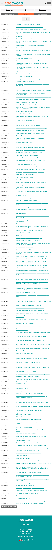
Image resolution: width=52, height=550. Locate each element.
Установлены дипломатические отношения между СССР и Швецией (31, 265)
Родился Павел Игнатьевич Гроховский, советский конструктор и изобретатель (30, 161)
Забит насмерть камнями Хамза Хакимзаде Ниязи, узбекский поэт (31, 267)
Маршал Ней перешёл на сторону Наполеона (26, 102)
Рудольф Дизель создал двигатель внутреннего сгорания (29, 152)
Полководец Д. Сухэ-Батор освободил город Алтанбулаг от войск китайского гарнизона (33, 253)
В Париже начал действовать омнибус (24, 58)
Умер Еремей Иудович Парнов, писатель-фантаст (27, 493)
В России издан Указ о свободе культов (25, 81)
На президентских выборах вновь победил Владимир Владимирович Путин (33, 501)
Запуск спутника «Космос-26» (23, 388)
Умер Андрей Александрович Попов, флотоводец (27, 155)
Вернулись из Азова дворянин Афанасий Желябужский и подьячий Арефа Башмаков (33, 55)
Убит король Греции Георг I (22, 185)
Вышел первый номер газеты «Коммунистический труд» (29, 238)
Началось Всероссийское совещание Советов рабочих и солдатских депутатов (31, 210)
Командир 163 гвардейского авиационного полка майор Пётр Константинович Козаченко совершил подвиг (30, 341)
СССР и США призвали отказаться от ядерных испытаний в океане (31, 416)
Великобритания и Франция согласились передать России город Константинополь (30, 188)
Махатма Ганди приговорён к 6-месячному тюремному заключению (31, 256)
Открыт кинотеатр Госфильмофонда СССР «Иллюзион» (28, 400)
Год (26, 10)
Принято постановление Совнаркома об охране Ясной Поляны (30, 230)
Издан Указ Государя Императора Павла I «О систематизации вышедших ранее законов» (32, 84)
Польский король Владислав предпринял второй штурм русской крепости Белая (33, 51)
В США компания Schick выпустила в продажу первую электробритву (32, 270)
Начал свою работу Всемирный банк (24, 353)
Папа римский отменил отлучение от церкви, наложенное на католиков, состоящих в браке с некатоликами (32, 403)
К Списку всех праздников (9, 506)
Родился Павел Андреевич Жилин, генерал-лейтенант (28, 179)
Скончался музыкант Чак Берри (23, 498)
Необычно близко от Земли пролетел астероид (26, 485)
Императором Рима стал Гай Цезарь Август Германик (28, 24)
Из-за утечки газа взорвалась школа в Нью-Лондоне (28, 299)
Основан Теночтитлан (21, 36)
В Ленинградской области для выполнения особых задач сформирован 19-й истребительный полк (33, 302)
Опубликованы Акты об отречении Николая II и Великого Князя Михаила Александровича (32, 216)
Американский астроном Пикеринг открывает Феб (27, 157)
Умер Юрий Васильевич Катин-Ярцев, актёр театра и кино (29, 472)
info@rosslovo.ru (26, 533)
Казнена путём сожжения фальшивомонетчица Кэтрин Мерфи (30, 79)
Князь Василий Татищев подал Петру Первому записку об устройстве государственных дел (31, 64)
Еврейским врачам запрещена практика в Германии (28, 277)
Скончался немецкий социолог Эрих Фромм (26, 433)
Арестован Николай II (21, 213)
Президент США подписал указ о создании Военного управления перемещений (31, 320)
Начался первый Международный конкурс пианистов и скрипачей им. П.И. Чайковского (33, 368)
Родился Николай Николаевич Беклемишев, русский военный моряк (31, 128)
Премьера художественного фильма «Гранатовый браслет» (29, 393)
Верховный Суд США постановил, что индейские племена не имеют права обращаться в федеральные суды (33, 108)
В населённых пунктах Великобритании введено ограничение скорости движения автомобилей (32, 289)
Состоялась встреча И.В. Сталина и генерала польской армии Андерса (32, 313)
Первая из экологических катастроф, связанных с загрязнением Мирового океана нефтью (33, 407)
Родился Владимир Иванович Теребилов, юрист (27, 198)
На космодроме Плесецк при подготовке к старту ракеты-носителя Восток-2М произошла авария (31, 439)
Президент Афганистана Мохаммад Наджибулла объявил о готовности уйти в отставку (33, 464)
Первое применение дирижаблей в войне (25, 174)
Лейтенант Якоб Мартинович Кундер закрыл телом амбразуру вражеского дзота (33, 345)
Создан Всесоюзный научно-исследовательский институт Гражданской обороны (32, 430)
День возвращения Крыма (22, 495)
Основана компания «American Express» (25, 120)
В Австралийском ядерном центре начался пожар (27, 450)
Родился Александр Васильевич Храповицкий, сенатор (28, 71)
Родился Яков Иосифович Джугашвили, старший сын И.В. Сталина (31, 169)
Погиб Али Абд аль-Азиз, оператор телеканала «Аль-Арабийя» (30, 488)
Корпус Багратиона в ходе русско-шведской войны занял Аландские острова (33, 90)
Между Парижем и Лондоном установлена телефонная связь (30, 147)
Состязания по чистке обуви (22, 455)
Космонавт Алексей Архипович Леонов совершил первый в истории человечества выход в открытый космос (31, 396)
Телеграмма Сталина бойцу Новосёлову (25, 323)
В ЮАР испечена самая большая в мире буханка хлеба (28, 453)
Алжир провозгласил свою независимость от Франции (28, 385)
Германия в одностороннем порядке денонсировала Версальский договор (33, 286)
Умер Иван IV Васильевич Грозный (24, 38)
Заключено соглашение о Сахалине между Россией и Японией (30, 133)
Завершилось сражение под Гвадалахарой (25, 292)
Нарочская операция (21, 195)
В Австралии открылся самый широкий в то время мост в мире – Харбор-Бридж (32, 273)
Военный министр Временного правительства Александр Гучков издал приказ (32, 203)
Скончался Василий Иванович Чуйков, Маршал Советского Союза (31, 445)
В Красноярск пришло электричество (24, 177)
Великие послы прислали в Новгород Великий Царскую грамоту (30, 45)
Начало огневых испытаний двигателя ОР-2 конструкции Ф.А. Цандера (32, 279)
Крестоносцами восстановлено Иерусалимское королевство (29, 27)
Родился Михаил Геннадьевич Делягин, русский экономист (29, 410)
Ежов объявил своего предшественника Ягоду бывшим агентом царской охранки (32, 295)
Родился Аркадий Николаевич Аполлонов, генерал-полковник (30, 172)
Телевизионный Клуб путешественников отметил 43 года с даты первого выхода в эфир (32, 479)
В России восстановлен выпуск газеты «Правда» (27, 207)
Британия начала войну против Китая (24, 111)
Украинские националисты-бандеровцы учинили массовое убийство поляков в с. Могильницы (31, 329)
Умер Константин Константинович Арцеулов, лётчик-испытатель (30, 442)
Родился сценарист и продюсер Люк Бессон (26, 371)
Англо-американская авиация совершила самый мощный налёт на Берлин (33, 348)
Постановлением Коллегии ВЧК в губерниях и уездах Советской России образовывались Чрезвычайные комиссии (32, 227)
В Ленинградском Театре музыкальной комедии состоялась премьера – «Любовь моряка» (32, 316)
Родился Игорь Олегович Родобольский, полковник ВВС (28, 376)
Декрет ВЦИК (19, 235)
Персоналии (42, 10)
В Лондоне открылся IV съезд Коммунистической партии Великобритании (33, 258)
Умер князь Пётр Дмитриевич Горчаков (25, 135)
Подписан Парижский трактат (23, 123)
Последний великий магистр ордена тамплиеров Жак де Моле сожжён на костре (33, 33)
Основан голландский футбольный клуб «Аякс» (26, 164)
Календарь (9, 10)
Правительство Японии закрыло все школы (26, 350)
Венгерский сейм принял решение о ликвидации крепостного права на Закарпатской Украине (32, 117)
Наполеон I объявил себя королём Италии (25, 88)
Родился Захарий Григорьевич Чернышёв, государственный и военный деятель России (32, 68)
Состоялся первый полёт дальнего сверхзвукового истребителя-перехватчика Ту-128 (30, 382)
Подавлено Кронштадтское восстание (24, 247)
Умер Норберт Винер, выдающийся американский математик (30, 390)
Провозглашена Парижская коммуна (24, 142)
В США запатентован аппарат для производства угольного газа (30, 99)
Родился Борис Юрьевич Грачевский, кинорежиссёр (28, 362)
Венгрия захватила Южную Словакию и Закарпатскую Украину (30, 308)
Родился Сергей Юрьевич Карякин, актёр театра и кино (28, 419)
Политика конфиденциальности (26, 536)
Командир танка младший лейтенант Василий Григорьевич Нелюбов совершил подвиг (31, 337)
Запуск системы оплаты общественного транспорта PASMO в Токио (31, 490)
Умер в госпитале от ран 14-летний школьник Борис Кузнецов (30, 310)
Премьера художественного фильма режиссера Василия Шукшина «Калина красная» (33, 422)
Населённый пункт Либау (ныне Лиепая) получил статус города (30, 47)
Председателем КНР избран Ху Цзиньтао (25, 483)
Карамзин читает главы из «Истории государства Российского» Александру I (33, 97)
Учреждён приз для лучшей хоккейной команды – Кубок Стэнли (30, 150)
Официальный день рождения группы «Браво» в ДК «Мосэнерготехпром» (33, 448)
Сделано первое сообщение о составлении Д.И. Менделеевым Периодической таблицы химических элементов (30, 139)
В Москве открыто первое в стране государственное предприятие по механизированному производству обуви (31, 262)
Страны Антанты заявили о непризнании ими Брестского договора (31, 223)
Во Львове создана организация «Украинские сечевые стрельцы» (31, 182)
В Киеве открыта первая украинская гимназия (26, 200)
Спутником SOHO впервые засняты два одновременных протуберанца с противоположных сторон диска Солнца (32, 475)
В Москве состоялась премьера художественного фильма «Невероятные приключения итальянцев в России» (32, 426)
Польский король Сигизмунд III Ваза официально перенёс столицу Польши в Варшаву (33, 42)
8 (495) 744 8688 (26, 529)
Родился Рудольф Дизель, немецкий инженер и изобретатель (30, 130)
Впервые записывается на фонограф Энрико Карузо (28, 166)
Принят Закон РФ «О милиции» (23, 458)
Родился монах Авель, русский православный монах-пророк (29, 73)
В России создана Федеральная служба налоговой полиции (29, 460)
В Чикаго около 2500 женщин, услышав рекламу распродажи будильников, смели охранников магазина (33, 333)
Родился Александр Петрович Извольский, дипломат (28, 125)
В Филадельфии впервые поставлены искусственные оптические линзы (32, 365)
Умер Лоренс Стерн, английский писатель (25, 76)
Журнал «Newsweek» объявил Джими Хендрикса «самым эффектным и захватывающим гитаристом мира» (32, 413)
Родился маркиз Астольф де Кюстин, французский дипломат (29, 60)
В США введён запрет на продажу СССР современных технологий (31, 436)
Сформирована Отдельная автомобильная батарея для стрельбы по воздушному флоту (31, 192)
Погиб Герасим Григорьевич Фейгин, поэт (25, 249)
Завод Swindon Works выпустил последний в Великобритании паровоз (32, 379)
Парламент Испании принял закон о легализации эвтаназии (29, 503)
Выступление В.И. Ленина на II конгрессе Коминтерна (28, 240)
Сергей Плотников (29, 541)
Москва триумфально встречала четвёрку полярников (28, 305)
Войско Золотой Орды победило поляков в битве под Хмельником (31, 29)
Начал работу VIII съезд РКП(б (23, 232)
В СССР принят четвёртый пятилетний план (26, 356)
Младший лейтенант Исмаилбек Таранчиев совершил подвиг (30, 326)
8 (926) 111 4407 (26, 531)
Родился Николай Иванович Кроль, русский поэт (27, 104)
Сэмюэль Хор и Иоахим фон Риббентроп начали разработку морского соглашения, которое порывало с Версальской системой (32, 282)
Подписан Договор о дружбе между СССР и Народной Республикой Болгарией (31, 359)
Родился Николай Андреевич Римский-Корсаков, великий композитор (32, 113)
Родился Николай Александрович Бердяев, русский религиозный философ (33, 144)
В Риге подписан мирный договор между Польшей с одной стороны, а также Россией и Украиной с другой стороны (33, 244)
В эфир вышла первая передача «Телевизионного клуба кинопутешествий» (33, 374)
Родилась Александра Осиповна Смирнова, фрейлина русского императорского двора (30, 93)
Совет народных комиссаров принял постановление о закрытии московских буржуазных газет (33, 220)
